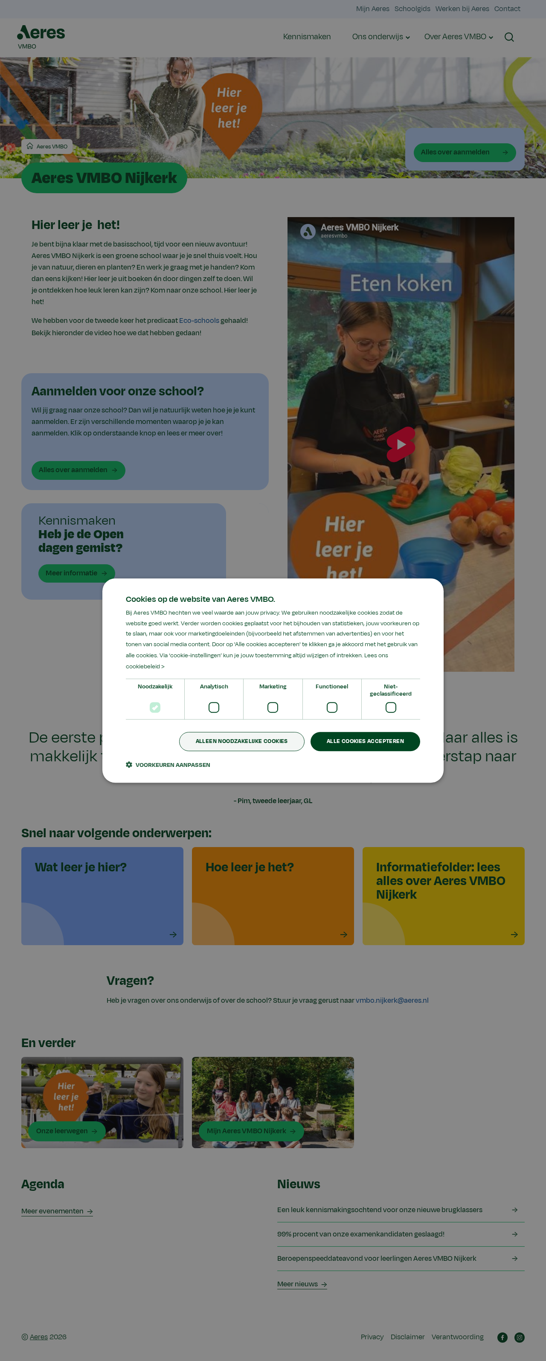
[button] (168, 765)
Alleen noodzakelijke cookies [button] (242, 742)
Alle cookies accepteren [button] (365, 742)
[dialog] (273, 680)
